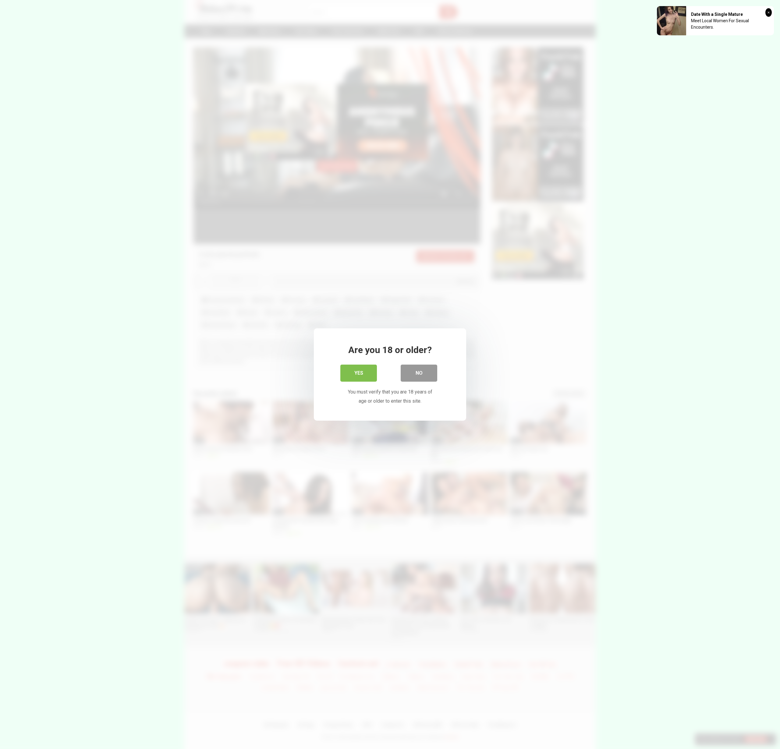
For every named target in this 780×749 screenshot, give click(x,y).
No (419, 373)
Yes (358, 373)
